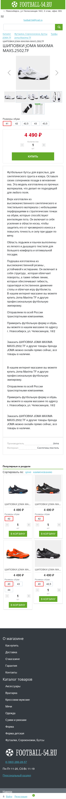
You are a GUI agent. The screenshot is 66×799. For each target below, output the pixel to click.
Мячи (8, 706)
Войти (9, 796)
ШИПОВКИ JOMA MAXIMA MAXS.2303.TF (28, 504)
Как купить (11, 645)
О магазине (12, 659)
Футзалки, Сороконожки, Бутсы (24, 740)
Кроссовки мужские (17, 700)
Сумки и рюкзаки (15, 720)
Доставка (11, 652)
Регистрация (21, 796)
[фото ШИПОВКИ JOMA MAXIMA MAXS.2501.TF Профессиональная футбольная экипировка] (48, 553)
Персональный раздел (17, 775)
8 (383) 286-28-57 (16, 762)
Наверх (7, 791)
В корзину (18, 533)
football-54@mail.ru (33, 20)
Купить (33, 156)
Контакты (11, 672)
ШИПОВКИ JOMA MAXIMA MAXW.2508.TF (28, 569)
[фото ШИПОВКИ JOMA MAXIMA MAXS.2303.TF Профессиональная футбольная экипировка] (18, 488)
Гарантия (11, 666)
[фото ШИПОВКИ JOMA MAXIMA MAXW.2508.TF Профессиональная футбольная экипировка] (18, 553)
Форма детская (14, 733)
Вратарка (11, 693)
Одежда (10, 713)
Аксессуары (12, 686)
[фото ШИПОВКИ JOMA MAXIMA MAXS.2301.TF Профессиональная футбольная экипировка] (48, 488)
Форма (9, 726)
